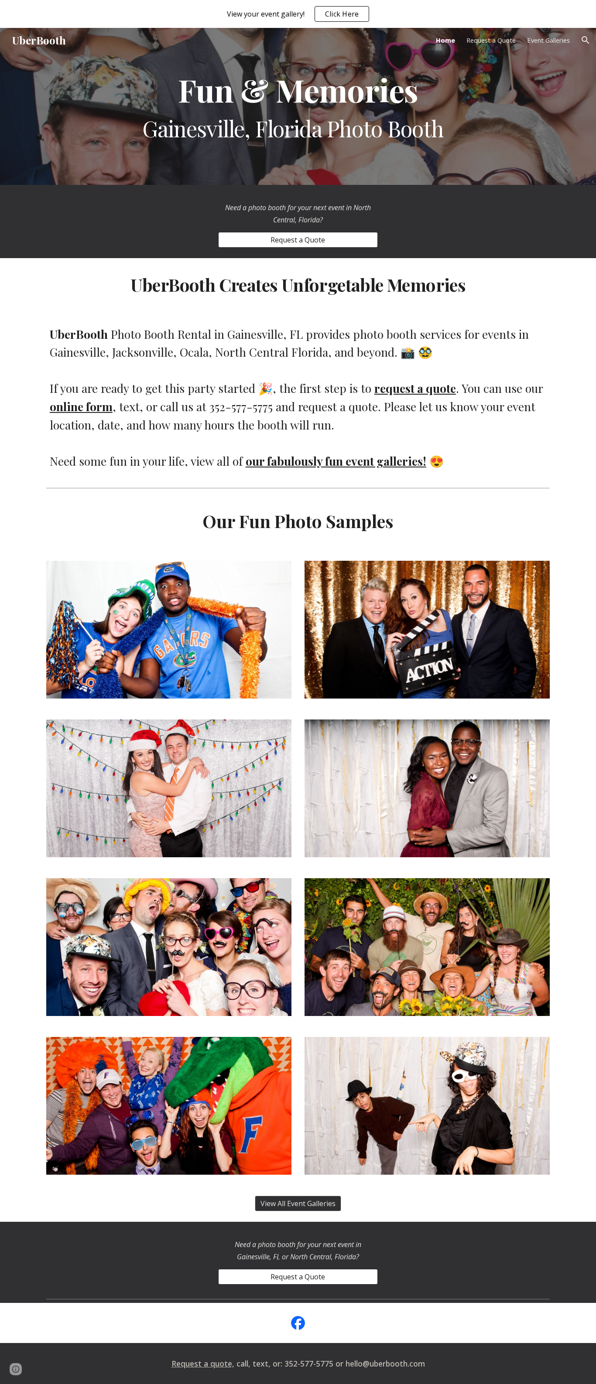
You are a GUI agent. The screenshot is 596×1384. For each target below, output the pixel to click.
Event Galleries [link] (548, 40)
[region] (298, 14)
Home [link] (445, 40)
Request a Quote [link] (491, 40)
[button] (585, 40)
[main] (298, 106)
